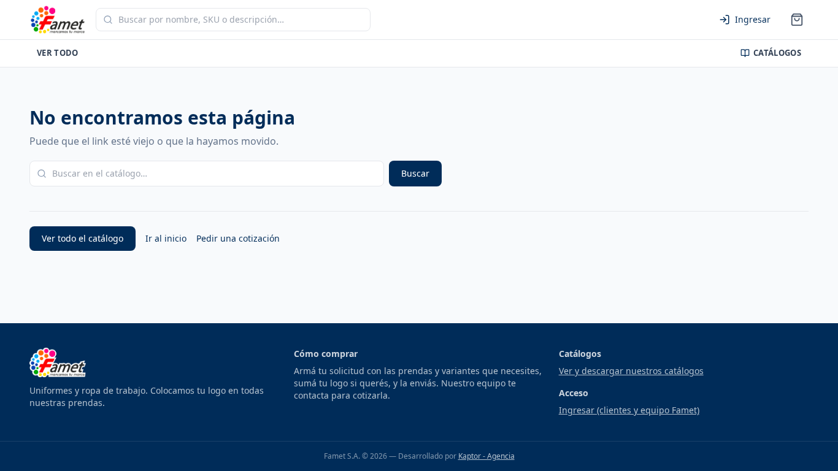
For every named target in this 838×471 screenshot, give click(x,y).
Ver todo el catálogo (82, 238)
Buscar (415, 173)
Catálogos (777, 52)
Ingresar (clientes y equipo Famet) (629, 410)
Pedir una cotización (238, 238)
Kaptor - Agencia (486, 456)
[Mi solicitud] (797, 19)
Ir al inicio (165, 238)
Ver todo (58, 52)
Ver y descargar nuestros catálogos (631, 371)
